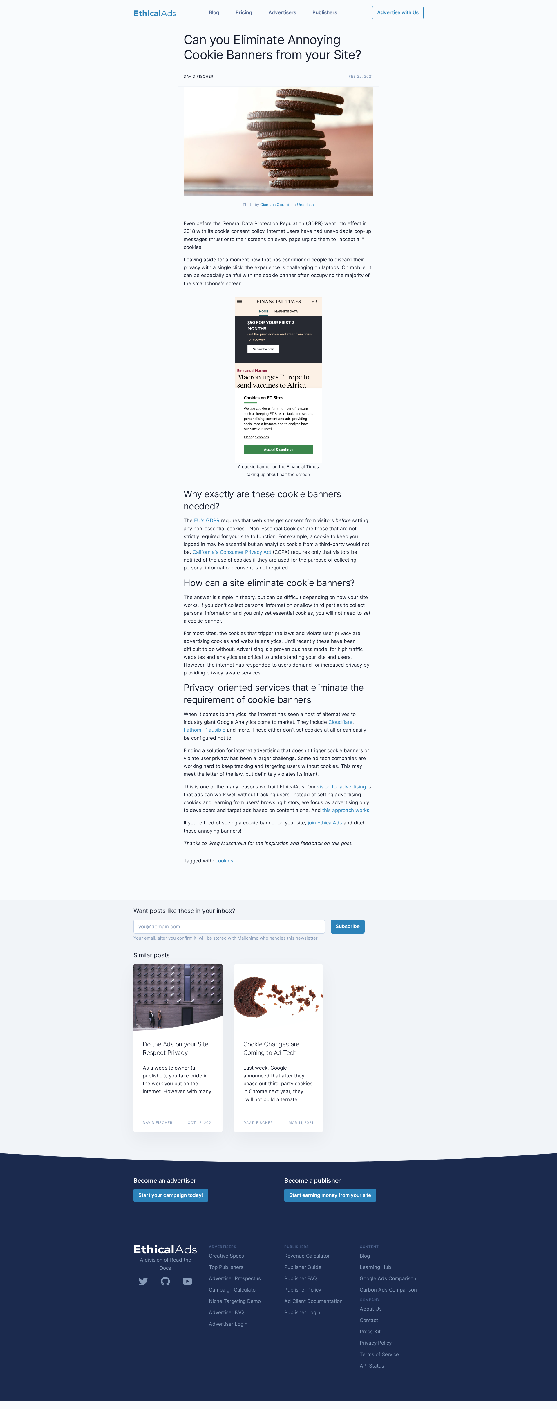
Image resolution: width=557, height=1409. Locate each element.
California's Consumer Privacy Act (232, 552)
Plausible (214, 730)
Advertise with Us (398, 12)
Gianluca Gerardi (275, 204)
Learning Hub (375, 1267)
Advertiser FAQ (226, 1312)
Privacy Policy (376, 1343)
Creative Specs (226, 1256)
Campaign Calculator (233, 1290)
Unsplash (305, 204)
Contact (369, 1320)
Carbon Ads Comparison (388, 1290)
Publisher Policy (302, 1290)
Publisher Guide (302, 1267)
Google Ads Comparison (388, 1278)
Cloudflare (340, 722)
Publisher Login (302, 1312)
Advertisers (282, 12)
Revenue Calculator (307, 1256)
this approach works (345, 810)
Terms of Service (379, 1354)
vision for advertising (341, 787)
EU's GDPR (207, 520)
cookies (224, 861)
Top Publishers (226, 1267)
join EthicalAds (325, 823)
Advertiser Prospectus (235, 1278)
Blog (214, 12)
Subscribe (348, 926)
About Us (371, 1309)
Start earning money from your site (330, 1195)
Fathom (192, 730)
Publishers (324, 12)
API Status (372, 1366)
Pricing (244, 12)
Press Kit (370, 1331)
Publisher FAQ (300, 1278)
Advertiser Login (228, 1324)
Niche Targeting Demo (235, 1301)
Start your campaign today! (170, 1195)
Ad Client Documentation (313, 1301)
